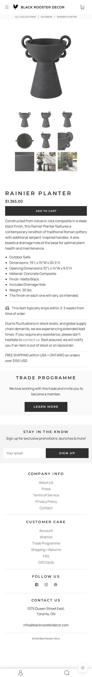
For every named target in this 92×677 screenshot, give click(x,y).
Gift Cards (46, 562)
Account (46, 530)
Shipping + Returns (46, 549)
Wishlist (46, 537)
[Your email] (24, 453)
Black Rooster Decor (50, 638)
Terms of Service (46, 495)
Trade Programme (46, 543)
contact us (31, 339)
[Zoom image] (46, 67)
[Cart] (82, 7)
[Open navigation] (10, 7)
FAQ (46, 556)
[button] (14, 67)
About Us (46, 482)
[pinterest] (55, 584)
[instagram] (46, 584)
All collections (25, 16)
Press (46, 489)
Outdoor (46, 16)
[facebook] (36, 584)
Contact (46, 508)
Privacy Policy (46, 501)
